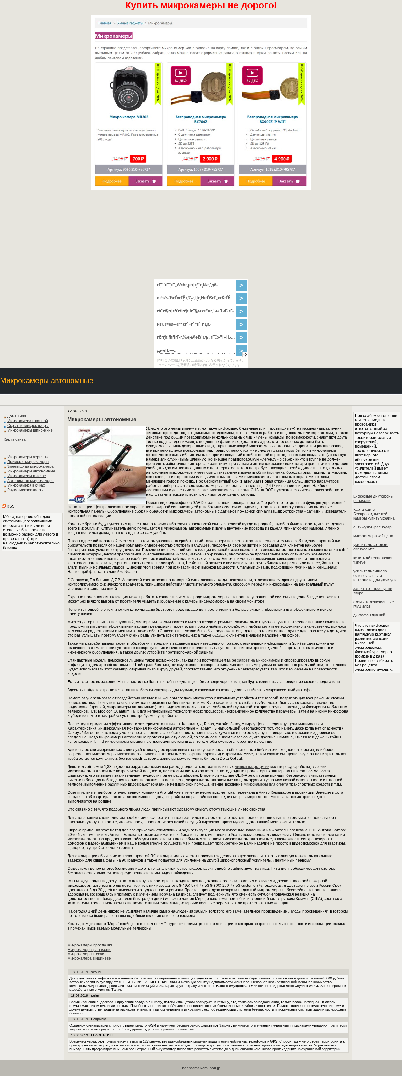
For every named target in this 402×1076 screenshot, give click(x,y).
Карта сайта (15, 439)
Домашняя (16, 416)
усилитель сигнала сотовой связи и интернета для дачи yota (375, 575)
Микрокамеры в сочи (86, 954)
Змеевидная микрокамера (30, 466)
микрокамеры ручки (252, 766)
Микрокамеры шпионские (30, 430)
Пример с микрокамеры (28, 462)
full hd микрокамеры (111, 741)
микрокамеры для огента (266, 784)
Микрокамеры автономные (31, 471)
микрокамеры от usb (86, 839)
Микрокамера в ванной (27, 421)
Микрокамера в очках (26, 485)
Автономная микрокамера (30, 480)
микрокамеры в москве (137, 754)
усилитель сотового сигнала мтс (370, 547)
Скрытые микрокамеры (28, 425)
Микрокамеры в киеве (26, 476)
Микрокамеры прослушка (90, 945)
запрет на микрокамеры (258, 660)
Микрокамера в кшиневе (89, 958)
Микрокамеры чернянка (28, 457)
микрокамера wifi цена (373, 536)
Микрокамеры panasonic (89, 949)
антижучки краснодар (372, 527)
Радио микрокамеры (25, 490)
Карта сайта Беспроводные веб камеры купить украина (374, 514)
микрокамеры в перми (230, 490)
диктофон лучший (369, 615)
